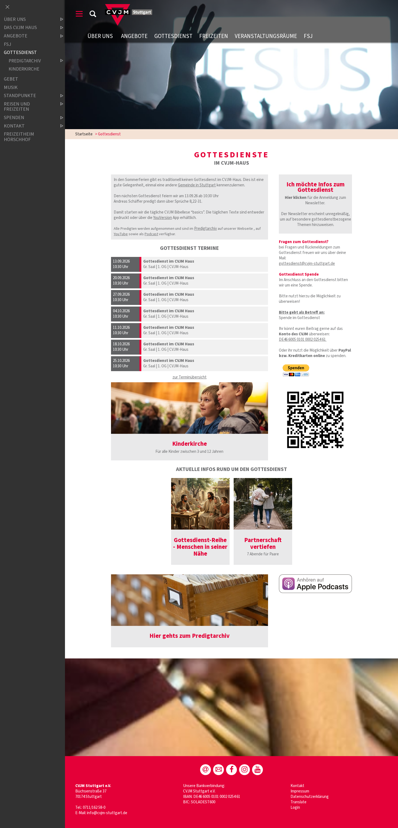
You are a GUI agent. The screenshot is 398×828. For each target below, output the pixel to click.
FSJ (308, 36)
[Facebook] (231, 769)
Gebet (11, 79)
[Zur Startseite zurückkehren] (128, 6)
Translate (298, 802)
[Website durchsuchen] (93, 15)
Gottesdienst (173, 36)
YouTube (121, 234)
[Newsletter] (218, 769)
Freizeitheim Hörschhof (19, 137)
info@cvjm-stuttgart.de (107, 813)
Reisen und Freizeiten (17, 107)
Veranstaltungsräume (266, 36)
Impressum (300, 791)
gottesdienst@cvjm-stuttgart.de (307, 263)
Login (295, 807)
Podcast (151, 234)
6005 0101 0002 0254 (304, 339)
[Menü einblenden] (79, 15)
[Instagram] (244, 769)
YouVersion (162, 218)
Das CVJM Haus (20, 28)
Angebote (134, 36)
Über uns (100, 36)
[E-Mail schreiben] (205, 769)
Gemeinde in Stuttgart (197, 185)
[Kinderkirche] (189, 408)
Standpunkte (20, 96)
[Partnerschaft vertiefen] (263, 504)
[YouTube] (257, 769)
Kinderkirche (24, 69)
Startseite (84, 134)
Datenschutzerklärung (310, 797)
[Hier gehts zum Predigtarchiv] (189, 600)
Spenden (14, 117)
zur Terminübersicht (189, 377)
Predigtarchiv (205, 228)
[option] (200, 521)
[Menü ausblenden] (7, 7)
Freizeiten (213, 36)
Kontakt (298, 786)
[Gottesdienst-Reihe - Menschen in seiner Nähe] (200, 504)
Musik (11, 87)
